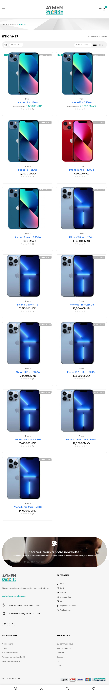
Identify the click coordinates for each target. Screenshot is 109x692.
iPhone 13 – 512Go (28, 169)
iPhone (13, 24)
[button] (104, 9)
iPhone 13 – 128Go (28, 102)
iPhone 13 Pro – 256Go (81, 304)
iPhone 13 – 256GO (81, 102)
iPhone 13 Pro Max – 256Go (81, 439)
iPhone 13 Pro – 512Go (27, 372)
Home (4, 24)
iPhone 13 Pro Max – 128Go (81, 372)
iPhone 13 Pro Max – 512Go (27, 507)
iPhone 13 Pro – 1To (27, 304)
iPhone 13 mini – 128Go (81, 169)
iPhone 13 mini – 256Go (28, 237)
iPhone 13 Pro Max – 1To (27, 439)
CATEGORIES (63, 575)
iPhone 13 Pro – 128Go (81, 237)
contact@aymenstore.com (14, 596)
